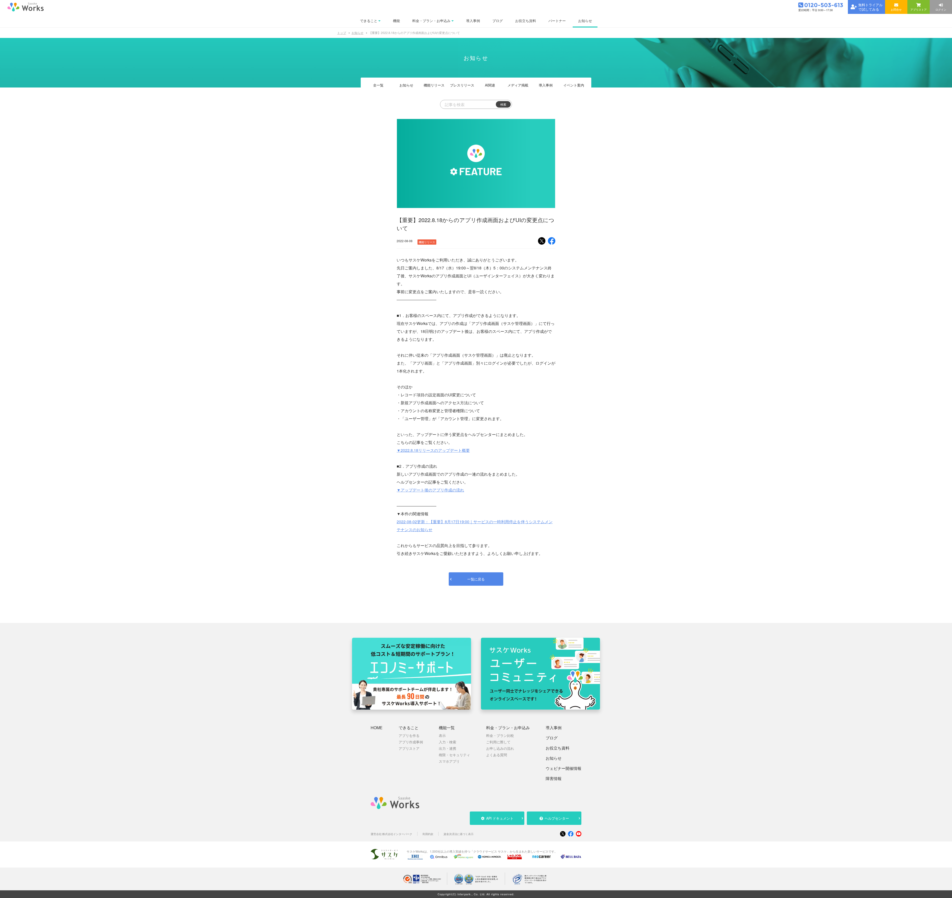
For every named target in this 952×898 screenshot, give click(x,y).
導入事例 (546, 85)
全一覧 (378, 85)
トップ (341, 32)
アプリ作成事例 (411, 741)
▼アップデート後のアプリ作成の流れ (430, 490)
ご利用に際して (498, 741)
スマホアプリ (449, 761)
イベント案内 (573, 85)
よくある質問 (496, 754)
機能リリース (434, 85)
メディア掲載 (517, 85)
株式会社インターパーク (397, 834)
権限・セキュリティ (454, 754)
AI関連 (490, 85)
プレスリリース (462, 85)
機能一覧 (447, 728)
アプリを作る (409, 735)
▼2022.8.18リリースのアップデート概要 (433, 450)
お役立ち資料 (557, 748)
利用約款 (427, 834)
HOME (377, 728)
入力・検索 (447, 741)
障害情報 (554, 779)
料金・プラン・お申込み (508, 728)
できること (408, 728)
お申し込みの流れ (500, 748)
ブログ (552, 738)
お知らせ (357, 32)
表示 (442, 735)
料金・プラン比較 (500, 735)
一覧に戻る (476, 579)
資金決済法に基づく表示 (459, 834)
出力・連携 (447, 748)
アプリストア (409, 748)
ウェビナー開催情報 (563, 768)
